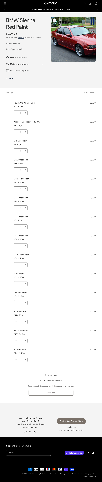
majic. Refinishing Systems (37, 474)
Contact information (89, 476)
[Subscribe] (48, 453)
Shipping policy (90, 474)
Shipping (21, 37)
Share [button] (11, 78)
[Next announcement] (97, 9)
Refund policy (53, 474)
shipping (54, 386)
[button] (5, 3)
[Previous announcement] (5, 9)
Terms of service (77, 474)
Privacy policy (65, 474)
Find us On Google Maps (71, 421)
